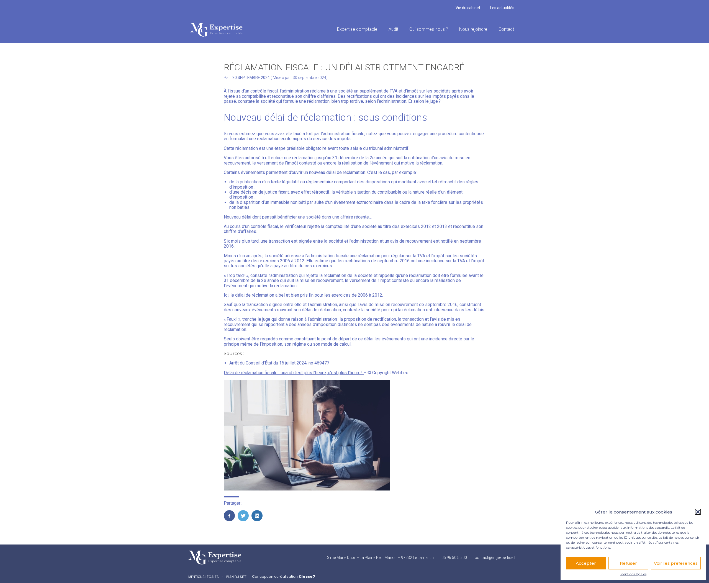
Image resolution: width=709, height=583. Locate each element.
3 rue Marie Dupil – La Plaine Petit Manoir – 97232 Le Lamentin (380, 557)
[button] (698, 512)
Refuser (628, 563)
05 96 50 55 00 (454, 557)
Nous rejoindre (473, 29)
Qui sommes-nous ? (428, 29)
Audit (393, 29)
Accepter (586, 563)
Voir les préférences (676, 563)
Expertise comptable (357, 29)
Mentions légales (633, 574)
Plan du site (236, 577)
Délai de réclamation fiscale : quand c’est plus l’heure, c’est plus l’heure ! (294, 372)
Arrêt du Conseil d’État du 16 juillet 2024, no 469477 (279, 363)
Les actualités (502, 8)
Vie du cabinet (468, 8)
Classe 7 (307, 576)
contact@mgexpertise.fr (496, 557)
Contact (506, 29)
